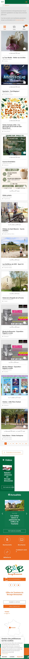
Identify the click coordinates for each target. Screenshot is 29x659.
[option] (14, 513)
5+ (13, 443)
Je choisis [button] (12, 656)
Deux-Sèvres (14, 615)
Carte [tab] (14, 29)
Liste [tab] (5, 29)
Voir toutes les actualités (14, 531)
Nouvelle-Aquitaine (18, 611)
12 (20, 443)
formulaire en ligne (19, 20)
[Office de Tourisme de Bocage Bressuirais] (14, 570)
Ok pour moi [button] (20, 656)
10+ (16, 443)
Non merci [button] (4, 656)
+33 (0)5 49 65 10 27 (14, 598)
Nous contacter (14, 606)
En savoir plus (4, 653)
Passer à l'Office (14, 602)
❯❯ (26, 443)
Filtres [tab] (24, 29)
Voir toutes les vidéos (8, 487)
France (7, 611)
